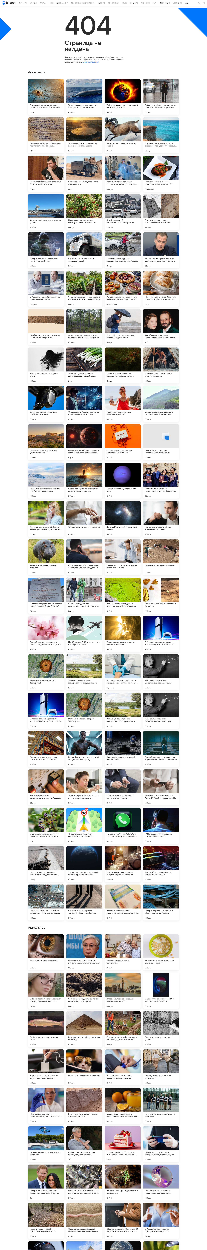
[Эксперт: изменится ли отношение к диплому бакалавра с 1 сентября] (161, 481)
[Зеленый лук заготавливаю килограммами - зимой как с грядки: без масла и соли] (84, 365)
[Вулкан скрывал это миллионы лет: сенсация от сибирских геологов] (161, 404)
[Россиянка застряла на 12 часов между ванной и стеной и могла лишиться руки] (123, 672)
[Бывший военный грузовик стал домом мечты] (84, 174)
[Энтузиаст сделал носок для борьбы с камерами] (46, 404)
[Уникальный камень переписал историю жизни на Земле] (84, 135)
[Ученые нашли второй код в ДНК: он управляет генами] (161, 979)
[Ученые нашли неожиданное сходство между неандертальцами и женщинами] (161, 365)
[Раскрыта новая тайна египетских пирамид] (84, 1182)
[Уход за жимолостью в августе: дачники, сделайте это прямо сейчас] (46, 826)
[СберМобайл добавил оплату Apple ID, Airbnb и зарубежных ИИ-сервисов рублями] (161, 787)
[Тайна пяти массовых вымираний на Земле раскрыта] (123, 97)
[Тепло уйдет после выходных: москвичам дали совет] (123, 327)
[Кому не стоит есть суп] (84, 1018)
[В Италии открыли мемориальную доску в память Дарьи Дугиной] (46, 596)
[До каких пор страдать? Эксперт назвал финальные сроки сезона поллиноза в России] (46, 519)
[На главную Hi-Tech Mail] (10, 3)
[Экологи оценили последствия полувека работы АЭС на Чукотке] (84, 327)
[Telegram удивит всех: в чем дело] (84, 519)
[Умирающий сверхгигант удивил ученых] (46, 212)
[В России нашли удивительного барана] (123, 135)
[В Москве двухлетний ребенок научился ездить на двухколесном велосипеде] (123, 1056)
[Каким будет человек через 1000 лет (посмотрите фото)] (84, 749)
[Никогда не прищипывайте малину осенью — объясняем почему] (84, 212)
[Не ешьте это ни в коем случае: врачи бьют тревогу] (161, 1106)
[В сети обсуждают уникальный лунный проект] (123, 749)
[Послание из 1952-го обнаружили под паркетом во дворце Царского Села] (46, 135)
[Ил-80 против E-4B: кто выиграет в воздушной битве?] (84, 634)
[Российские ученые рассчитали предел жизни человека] (84, 481)
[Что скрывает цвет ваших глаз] (46, 1106)
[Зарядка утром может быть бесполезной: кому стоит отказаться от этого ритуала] (46, 1018)
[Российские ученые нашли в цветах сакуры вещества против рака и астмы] (46, 634)
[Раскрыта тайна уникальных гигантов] (46, 557)
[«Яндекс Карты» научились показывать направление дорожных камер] (84, 826)
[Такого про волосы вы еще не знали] (46, 365)
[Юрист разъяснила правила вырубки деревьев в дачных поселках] (123, 864)
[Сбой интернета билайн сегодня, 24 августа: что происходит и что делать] (84, 557)
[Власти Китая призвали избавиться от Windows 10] (161, 442)
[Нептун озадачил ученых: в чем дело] (123, 481)
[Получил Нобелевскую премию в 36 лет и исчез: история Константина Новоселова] (46, 174)
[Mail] (3, 3)
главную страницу (90, 62)
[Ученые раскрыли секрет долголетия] (123, 1106)
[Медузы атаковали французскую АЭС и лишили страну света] (84, 1056)
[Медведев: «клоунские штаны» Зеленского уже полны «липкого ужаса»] (161, 250)
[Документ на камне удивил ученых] (161, 1182)
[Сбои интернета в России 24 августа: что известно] (123, 787)
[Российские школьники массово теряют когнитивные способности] (161, 749)
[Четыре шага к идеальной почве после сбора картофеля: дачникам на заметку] (84, 1144)
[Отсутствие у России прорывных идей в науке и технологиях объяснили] (84, 404)
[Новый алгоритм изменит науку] (46, 979)
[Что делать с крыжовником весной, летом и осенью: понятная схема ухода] (46, 941)
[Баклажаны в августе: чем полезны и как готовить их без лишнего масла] (161, 174)
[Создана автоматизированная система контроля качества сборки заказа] (46, 749)
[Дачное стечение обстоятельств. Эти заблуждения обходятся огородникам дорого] (123, 1182)
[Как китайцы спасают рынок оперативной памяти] (161, 864)
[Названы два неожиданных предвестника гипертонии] (123, 1221)
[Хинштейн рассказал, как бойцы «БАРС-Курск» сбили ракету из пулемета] (161, 1056)
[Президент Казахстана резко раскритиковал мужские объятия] (84, 1106)
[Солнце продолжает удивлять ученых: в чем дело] (123, 634)
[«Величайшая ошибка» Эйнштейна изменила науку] (161, 672)
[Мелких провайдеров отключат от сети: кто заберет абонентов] (161, 941)
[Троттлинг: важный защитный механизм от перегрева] (84, 979)
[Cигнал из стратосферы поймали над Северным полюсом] (46, 481)
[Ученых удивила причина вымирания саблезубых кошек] (84, 672)
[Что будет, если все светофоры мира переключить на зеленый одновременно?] (46, 902)
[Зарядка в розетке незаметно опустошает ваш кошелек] (46, 1221)
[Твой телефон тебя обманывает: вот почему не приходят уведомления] (84, 787)
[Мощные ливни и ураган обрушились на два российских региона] (123, 250)
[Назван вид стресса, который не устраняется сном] (123, 557)
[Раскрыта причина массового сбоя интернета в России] (161, 902)
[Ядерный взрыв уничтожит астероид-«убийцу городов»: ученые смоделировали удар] (123, 941)
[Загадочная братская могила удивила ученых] (46, 442)
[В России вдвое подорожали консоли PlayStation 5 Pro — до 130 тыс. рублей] (161, 634)
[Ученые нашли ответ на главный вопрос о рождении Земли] (84, 864)
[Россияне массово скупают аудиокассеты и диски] (123, 442)
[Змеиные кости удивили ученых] (161, 557)
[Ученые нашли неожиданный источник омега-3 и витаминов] (123, 596)
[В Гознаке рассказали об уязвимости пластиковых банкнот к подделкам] (123, 902)
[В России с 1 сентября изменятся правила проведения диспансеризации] (46, 289)
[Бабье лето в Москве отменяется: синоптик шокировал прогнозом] (161, 97)
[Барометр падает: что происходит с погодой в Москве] (84, 596)
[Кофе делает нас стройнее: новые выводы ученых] (161, 519)
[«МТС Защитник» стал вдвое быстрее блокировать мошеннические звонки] (161, 826)
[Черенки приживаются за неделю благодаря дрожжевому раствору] (84, 289)
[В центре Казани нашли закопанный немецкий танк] (161, 212)
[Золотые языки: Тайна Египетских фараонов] (161, 596)
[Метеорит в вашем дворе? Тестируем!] (46, 672)
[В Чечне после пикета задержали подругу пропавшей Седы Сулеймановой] (46, 1144)
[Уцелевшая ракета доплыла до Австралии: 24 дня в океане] (84, 97)
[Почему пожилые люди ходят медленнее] (161, 1221)
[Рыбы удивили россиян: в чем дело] (46, 1182)
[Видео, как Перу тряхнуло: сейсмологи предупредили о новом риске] (46, 864)
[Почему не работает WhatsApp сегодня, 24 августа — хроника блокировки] (123, 826)
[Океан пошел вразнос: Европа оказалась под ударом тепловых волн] (161, 135)
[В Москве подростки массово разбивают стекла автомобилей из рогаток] (46, 97)
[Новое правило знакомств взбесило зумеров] (123, 404)
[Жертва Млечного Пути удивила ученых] (123, 519)
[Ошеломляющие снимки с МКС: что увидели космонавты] (161, 1144)
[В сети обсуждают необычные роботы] (46, 1056)
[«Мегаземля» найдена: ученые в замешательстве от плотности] (84, 442)
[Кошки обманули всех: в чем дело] (84, 1221)
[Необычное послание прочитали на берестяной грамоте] (46, 327)
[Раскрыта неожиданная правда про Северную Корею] (46, 250)
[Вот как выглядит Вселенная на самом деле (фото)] (161, 1018)
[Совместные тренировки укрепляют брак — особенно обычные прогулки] (84, 902)
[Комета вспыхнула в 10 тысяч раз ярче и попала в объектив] (123, 979)
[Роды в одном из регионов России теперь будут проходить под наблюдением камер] (123, 174)
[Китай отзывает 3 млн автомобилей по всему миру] (123, 212)
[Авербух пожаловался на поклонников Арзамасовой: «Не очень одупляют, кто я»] (161, 327)
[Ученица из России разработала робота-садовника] (84, 941)
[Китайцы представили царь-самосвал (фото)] (84, 250)
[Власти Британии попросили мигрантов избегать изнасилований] (123, 1144)
